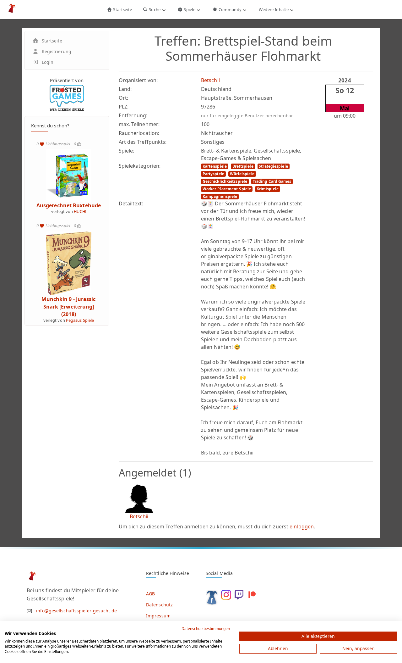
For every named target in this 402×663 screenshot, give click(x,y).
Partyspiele (213, 173)
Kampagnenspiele (220, 196)
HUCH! (80, 211)
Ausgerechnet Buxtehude (68, 205)
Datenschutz (159, 605)
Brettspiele (242, 166)
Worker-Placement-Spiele (227, 189)
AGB (150, 594)
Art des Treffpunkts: (143, 141)
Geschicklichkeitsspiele (225, 181)
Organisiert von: (138, 80)
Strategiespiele (273, 166)
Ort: (123, 97)
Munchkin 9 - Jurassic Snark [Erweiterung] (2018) (68, 307)
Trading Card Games (272, 181)
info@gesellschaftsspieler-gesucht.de (76, 611)
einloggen (302, 526)
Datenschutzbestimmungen (206, 628)
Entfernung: (133, 115)
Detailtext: (131, 203)
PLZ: (123, 106)
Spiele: (126, 150)
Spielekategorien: (140, 165)
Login (48, 62)
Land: (125, 89)
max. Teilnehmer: (139, 124)
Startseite (122, 9)
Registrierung (56, 51)
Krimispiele (268, 189)
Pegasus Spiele (80, 320)
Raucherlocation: (139, 133)
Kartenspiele (215, 166)
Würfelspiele (242, 173)
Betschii (210, 80)
